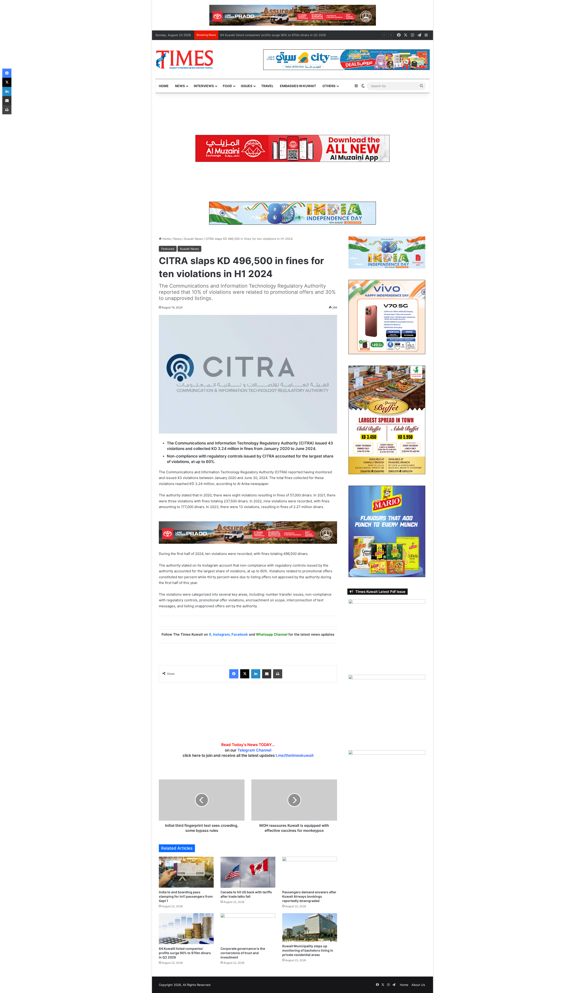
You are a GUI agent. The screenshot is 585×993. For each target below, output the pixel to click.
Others (328, 86)
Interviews (204, 86)
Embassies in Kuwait (298, 86)
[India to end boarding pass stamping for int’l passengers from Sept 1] (186, 872)
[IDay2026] (292, 213)
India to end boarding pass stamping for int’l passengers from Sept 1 (186, 896)
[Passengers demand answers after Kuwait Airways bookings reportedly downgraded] (309, 872)
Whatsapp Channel (271, 634)
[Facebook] (233, 673)
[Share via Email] (266, 673)
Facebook (239, 634)
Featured (167, 249)
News (180, 86)
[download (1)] (292, 15)
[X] (244, 673)
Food (227, 86)
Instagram (221, 634)
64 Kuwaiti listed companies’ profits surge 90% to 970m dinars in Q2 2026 (273, 35)
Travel (267, 86)
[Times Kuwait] (184, 59)
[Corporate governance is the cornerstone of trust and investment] (248, 928)
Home (164, 86)
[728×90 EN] (248, 532)
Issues (246, 86)
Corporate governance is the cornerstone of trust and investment (243, 953)
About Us (418, 985)
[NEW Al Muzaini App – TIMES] (292, 148)
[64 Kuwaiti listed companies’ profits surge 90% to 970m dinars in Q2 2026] (186, 928)
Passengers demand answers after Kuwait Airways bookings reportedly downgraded (309, 896)
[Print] (277, 673)
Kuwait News (193, 239)
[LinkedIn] (255, 673)
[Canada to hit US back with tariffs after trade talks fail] (248, 872)
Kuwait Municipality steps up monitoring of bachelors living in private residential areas (307, 950)
